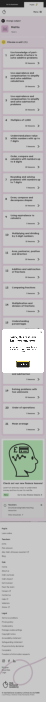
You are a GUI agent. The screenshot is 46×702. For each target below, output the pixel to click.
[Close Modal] (40, 332)
